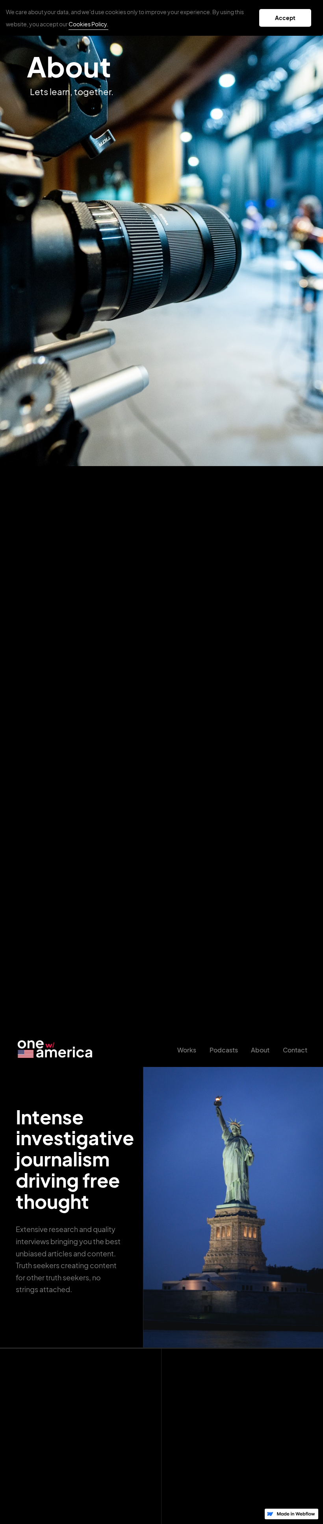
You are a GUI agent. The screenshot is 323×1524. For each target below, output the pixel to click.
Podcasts (224, 1050)
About (260, 1050)
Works (186, 1050)
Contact (295, 1050)
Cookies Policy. (88, 24)
